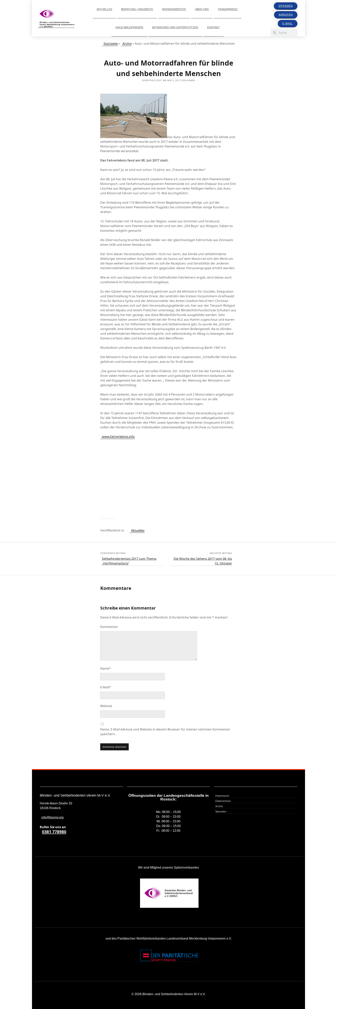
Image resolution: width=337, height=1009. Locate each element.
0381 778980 (54, 831)
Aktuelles (104, 9)
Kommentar (109, 627)
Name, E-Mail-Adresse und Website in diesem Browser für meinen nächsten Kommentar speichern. (165, 731)
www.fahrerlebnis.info (118, 436)
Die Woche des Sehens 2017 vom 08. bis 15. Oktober (203, 560)
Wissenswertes (174, 9)
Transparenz (228, 9)
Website (106, 706)
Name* (105, 668)
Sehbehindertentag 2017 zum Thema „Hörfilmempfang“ (129, 560)
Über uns (202, 9)
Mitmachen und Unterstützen (175, 27)
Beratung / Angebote (137, 9)
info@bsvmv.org (52, 817)
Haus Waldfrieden (129, 27)
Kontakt (213, 27)
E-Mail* (105, 687)
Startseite (111, 43)
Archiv (127, 43)
